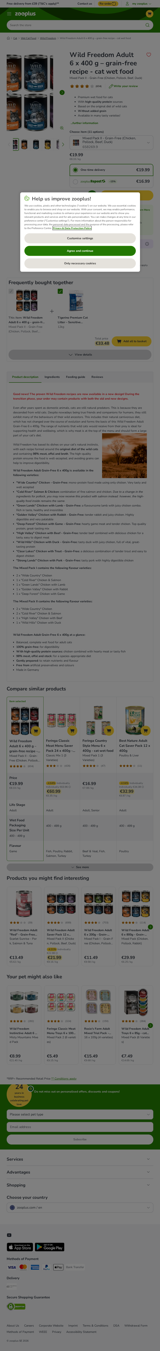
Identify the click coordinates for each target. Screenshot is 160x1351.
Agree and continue (80, 251)
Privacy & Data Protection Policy (72, 228)
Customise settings (80, 238)
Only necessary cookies (80, 263)
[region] (80, 232)
